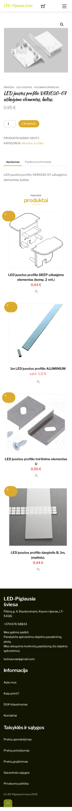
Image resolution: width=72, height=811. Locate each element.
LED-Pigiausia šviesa (18, 794)
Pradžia (9, 87)
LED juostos (24, 87)
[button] (61, 24)
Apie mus (10, 682)
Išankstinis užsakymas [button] (9, 216)
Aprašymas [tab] (13, 161)
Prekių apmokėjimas (18, 739)
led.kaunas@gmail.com (19, 659)
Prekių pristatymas (17, 750)
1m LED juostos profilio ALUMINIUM (38, 368)
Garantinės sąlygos (17, 772)
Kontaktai (10, 715)
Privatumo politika (16, 783)
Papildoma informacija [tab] (38, 161)
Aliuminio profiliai (46, 87)
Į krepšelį (29, 123)
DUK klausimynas (16, 704)
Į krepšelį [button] (9, 397)
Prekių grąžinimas (16, 761)
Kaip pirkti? (11, 693)
